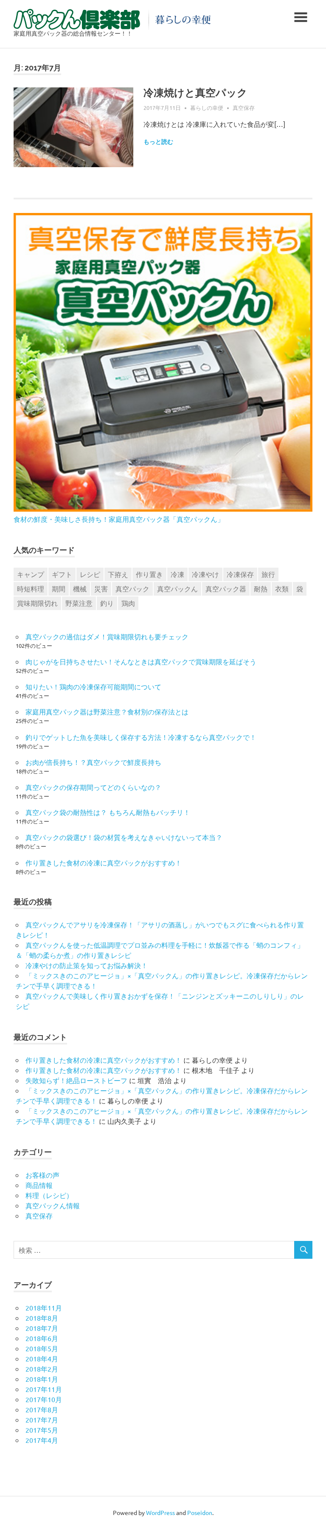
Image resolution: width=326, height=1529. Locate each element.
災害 (101, 588)
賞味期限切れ (37, 603)
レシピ (90, 574)
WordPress (160, 1512)
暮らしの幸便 (206, 107)
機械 (80, 588)
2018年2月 (41, 1368)
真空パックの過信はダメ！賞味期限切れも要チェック (106, 636)
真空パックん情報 (52, 1205)
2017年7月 (41, 1419)
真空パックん (177, 588)
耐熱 (260, 588)
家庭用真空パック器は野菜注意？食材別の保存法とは (106, 711)
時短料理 (30, 588)
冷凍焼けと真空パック (195, 93)
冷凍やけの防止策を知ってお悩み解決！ (86, 965)
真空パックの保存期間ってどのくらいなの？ (93, 787)
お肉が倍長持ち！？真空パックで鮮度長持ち (93, 762)
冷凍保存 (240, 574)
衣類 (282, 588)
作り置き (149, 574)
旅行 (268, 574)
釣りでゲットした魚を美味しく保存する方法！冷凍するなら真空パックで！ (140, 737)
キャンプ (30, 574)
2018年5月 (41, 1348)
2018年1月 (41, 1379)
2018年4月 (41, 1358)
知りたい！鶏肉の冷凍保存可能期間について (93, 686)
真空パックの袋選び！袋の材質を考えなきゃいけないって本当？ (123, 837)
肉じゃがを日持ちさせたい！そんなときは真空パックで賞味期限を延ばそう (140, 661)
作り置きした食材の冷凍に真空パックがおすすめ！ (103, 862)
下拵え (118, 574)
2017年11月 (43, 1389)
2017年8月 (41, 1409)
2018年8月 (41, 1317)
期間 (58, 588)
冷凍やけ (205, 574)
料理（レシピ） (49, 1195)
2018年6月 (41, 1338)
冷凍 (177, 574)
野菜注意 (79, 603)
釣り (107, 603)
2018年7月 (41, 1328)
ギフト (62, 574)
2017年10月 (43, 1399)
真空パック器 (225, 588)
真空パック (132, 588)
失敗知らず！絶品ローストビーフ (76, 1080)
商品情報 (39, 1185)
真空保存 (244, 107)
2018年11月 (43, 1307)
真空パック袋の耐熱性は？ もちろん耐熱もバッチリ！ (107, 812)
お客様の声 (42, 1175)
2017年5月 (41, 1429)
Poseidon (199, 1512)
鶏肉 (128, 603)
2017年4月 (41, 1440)
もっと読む (158, 141)
